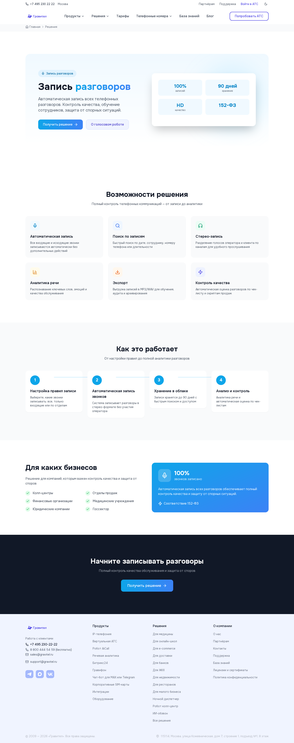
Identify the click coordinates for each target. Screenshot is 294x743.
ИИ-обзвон (160, 713)
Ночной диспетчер (166, 699)
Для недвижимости (166, 677)
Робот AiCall (101, 648)
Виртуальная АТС (105, 641)
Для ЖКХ (159, 670)
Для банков (161, 663)
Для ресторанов (164, 684)
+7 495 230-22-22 (43, 644)
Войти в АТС (249, 4)
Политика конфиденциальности (235, 677)
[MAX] (40, 674)
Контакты (219, 648)
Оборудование (103, 699)
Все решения (162, 720)
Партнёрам (207, 4)
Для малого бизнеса (167, 692)
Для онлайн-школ (165, 641)
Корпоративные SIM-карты (111, 684)
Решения (51, 27)
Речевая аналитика (106, 656)
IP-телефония (102, 634)
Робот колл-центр (165, 706)
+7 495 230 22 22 (42, 4)
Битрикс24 (100, 663)
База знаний (221, 663)
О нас (217, 634)
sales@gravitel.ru (41, 654)
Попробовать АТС (249, 16)
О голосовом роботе (107, 124)
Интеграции (101, 692)
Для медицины (163, 634)
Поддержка (227, 4)
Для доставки (162, 656)
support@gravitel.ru (43, 662)
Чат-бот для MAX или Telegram (114, 677)
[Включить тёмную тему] (266, 4)
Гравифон (99, 670)
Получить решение (57, 124)
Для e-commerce (164, 648)
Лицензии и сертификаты (230, 670)
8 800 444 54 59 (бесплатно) (51, 650)
